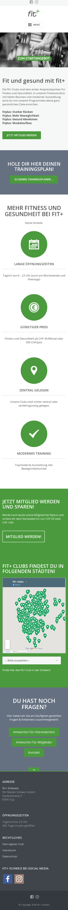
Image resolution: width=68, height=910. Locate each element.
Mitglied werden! (23, 536)
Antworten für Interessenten (34, 732)
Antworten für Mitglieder (34, 742)
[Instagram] (36, 2)
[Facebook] (31, 2)
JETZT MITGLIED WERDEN (22, 135)
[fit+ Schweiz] (34, 13)
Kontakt (34, 752)
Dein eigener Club (13, 844)
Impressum (9, 850)
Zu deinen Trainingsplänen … (34, 179)
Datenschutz (9, 856)
